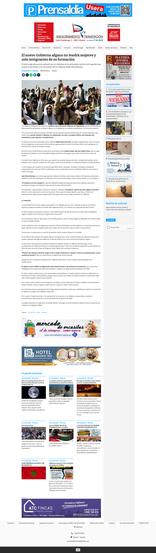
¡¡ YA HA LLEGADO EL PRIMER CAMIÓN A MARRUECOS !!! (88, 426)
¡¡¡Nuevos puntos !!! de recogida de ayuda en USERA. (61, 464)
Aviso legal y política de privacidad (72, 523)
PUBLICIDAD (144, 523)
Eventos (123, 48)
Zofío (100, 48)
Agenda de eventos (46, 523)
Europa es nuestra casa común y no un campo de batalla (89, 382)
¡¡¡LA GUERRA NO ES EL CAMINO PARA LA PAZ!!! (58, 426)
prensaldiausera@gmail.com (78, 541)
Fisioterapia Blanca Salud (119, 159)
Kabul (38, 312)
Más (131, 48)
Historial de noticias (26, 523)
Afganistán (31, 312)
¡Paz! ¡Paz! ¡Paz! (27, 425)
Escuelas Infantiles (127, 523)
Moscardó (46, 48)
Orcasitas (57, 48)
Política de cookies (97, 523)
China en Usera (111, 48)
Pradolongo (78, 48)
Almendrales (34, 48)
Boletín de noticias (116, 203)
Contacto (10, 523)
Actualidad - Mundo (30, 70)
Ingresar (79, 527)
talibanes (44, 312)
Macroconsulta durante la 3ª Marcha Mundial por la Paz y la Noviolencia (33, 383)
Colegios (112, 523)
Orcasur (67, 48)
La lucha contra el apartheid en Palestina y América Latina (61, 382)
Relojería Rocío (114, 139)
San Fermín (90, 48)
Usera (23, 48)
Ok (78, 550)
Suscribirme (110, 220)
